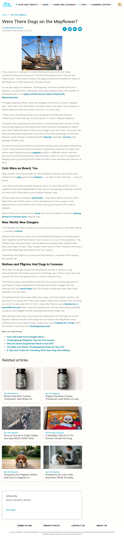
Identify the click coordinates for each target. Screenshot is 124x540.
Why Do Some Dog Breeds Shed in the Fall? (30, 343)
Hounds (48, 137)
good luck (37, 197)
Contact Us (78, 525)
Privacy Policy (51, 525)
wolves (18, 231)
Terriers (66, 137)
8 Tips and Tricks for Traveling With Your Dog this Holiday (38, 350)
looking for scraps (64, 322)
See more (10, 510)
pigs (19, 177)
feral (37, 213)
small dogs (26, 288)
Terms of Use (24, 525)
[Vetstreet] (7, 4)
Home (5, 15)
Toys (83, 4)
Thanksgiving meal (39, 326)
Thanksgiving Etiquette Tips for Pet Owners (31, 340)
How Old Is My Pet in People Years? (25, 336)
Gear (45, 4)
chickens (37, 177)
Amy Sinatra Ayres (14, 27)
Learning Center (100, 4)
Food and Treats (27, 4)
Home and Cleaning (64, 4)
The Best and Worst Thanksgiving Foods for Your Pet (35, 347)
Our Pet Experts (19, 15)
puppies (37, 152)
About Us (101, 525)
